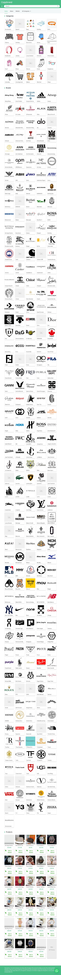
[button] (56, 970)
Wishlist (18, 11)
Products (9, 832)
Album (11, 11)
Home (6, 11)
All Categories (25, 11)
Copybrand (6, 2)
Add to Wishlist (10, 851)
